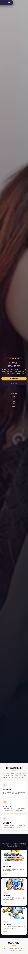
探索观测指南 (15, 378)
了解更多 (5, 874)
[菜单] (9, 2)
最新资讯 (15, 383)
